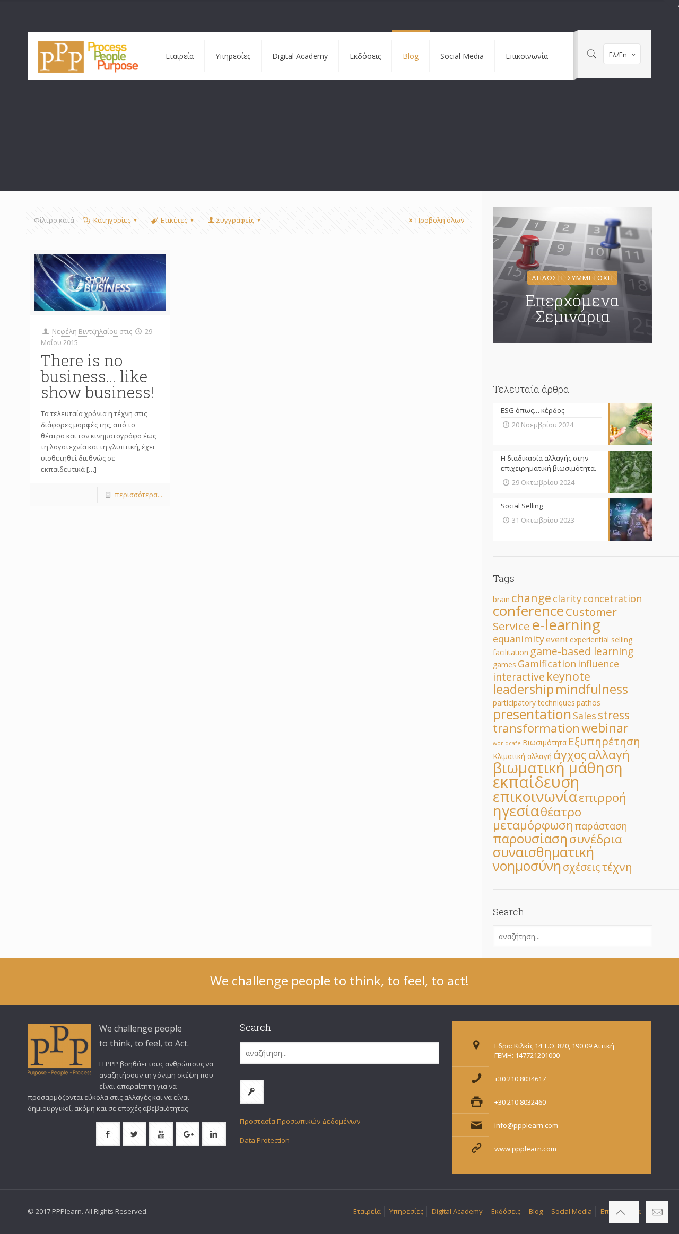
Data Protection (265, 1140)
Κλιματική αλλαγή (522, 756)
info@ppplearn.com (526, 1125)
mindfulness (591, 689)
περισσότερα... (138, 494)
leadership (523, 689)
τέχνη (617, 866)
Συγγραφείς (235, 220)
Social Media (571, 1211)
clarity (567, 598)
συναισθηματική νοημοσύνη (543, 859)
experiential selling (601, 639)
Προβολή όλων (439, 220)
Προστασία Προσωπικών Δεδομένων (300, 1121)
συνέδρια (595, 839)
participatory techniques (534, 703)
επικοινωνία (535, 796)
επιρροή (602, 797)
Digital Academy (457, 1211)
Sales (584, 715)
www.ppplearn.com (525, 1148)
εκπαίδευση (536, 781)
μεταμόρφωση (533, 825)
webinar (605, 727)
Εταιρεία (367, 1211)
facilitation (510, 652)
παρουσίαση (530, 838)
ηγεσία (516, 811)
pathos (588, 703)
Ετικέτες (174, 220)
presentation (532, 714)
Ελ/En (618, 54)
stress (614, 714)
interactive (519, 676)
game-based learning (582, 651)
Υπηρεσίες (406, 1211)
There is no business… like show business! (97, 376)
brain (501, 599)
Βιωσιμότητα (545, 742)
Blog (536, 1211)
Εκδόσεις (505, 1211)
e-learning (566, 624)
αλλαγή (609, 754)
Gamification (547, 663)
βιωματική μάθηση (558, 767)
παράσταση (601, 825)
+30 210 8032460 (520, 1102)
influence (598, 663)
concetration (612, 598)
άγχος (570, 754)
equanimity (518, 638)
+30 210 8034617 (520, 1078)
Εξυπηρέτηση (604, 741)
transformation (536, 728)
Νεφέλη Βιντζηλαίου (85, 331)
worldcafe (507, 743)
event (557, 639)
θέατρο (561, 812)
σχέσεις (581, 867)
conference (528, 610)
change (531, 597)
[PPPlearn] (88, 56)
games (504, 664)
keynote (568, 676)
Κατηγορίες (111, 220)
